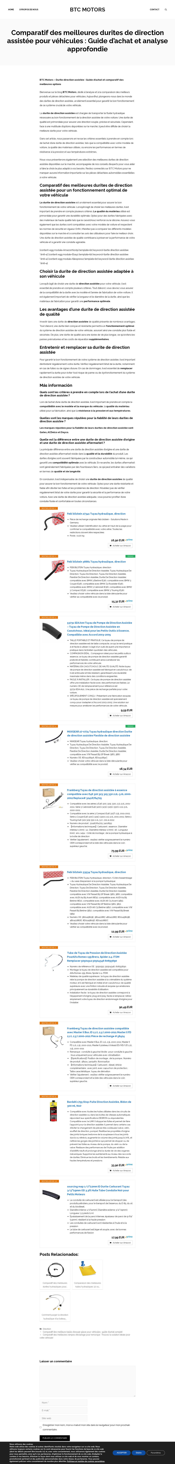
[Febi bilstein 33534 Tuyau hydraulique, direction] (53, 881)
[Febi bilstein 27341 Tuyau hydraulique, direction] (53, 523)
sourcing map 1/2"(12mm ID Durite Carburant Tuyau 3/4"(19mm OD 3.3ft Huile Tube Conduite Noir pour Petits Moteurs (98, 1190)
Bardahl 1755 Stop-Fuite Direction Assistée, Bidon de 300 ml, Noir (99, 1103)
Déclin (139, 1452)
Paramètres (156, 1452)
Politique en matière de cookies (81, 1461)
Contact (154, 9)
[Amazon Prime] (128, 540)
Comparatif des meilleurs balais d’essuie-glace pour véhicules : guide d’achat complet (82, 1332)
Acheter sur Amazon (122, 546)
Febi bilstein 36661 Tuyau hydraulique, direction (96, 561)
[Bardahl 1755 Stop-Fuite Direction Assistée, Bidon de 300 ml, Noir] (53, 1111)
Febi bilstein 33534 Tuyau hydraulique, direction (96, 872)
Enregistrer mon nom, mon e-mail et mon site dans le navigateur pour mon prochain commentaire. (86, 1427)
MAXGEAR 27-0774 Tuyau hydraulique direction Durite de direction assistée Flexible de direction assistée (99, 733)
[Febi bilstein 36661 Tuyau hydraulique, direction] (53, 571)
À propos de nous (28, 9)
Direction (47, 1329)
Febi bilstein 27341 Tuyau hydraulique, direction (96, 513)
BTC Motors (87, 9)
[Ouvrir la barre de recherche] (166, 9)
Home (11, 9)
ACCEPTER (122, 1452)
